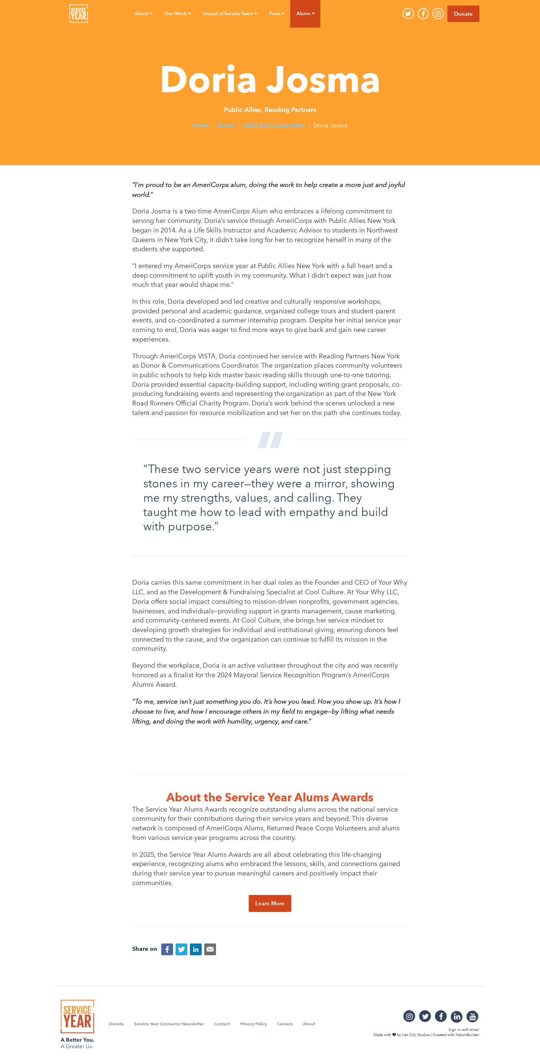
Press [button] (275, 13)
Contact (222, 1023)
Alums (226, 125)
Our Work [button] (176, 13)
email (474, 1029)
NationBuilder (467, 1035)
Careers (284, 1023)
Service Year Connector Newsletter (169, 1023)
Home (200, 125)
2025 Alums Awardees (274, 125)
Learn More (270, 903)
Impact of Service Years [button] (228, 13)
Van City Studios (416, 1035)
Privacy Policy (253, 1023)
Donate (463, 13)
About (309, 1023)
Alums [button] (304, 13)
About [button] (142, 13)
